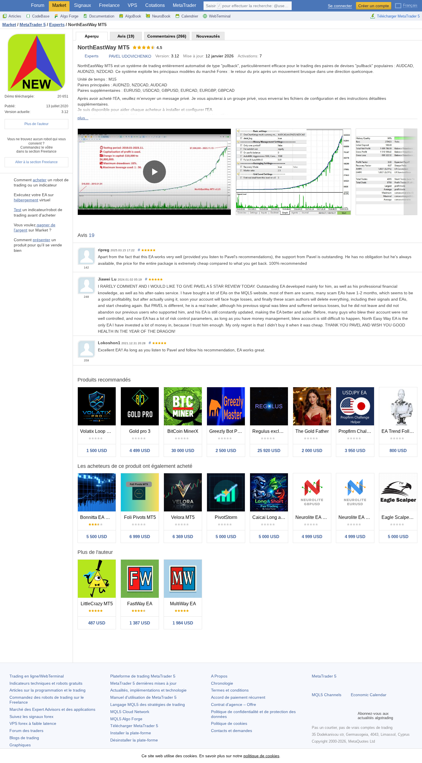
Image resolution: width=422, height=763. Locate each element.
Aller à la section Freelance (36, 162)
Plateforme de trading (142, 676)
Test (17, 209)
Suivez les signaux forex (31, 716)
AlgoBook (133, 16)
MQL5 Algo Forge (126, 719)
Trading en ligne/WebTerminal (36, 676)
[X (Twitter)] (333, 715)
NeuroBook (161, 16)
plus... (83, 118)
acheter (40, 180)
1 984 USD (183, 622)
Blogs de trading (24, 737)
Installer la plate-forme (130, 733)
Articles (15, 16)
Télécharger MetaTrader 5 (398, 16)
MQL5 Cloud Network (129, 711)
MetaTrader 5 (324, 676)
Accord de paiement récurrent (238, 697)
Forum (37, 5)
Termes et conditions (230, 690)
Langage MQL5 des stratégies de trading (147, 704)
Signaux (82, 5)
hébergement (26, 200)
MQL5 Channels (326, 694)
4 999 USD (312, 536)
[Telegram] (324, 715)
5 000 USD (226, 536)
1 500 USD (96, 450)
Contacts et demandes (231, 730)
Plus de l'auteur (36, 124)
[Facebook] (315, 715)
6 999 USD (139, 536)
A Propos (219, 676)
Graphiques (20, 745)
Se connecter (340, 6)
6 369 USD (183, 536)
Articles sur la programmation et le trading (47, 690)
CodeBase (40, 16)
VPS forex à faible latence (32, 723)
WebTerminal (220, 16)
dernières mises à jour (143, 683)
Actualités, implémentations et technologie (148, 690)
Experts (91, 56)
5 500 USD (96, 536)
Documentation (101, 16)
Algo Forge (69, 16)
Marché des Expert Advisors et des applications (52, 709)
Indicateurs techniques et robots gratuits (45, 683)
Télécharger (134, 725)
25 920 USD (269, 450)
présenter (41, 240)
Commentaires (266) (166, 36)
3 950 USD (355, 450)
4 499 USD (139, 450)
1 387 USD (139, 622)
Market (59, 5)
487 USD (96, 622)
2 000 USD (312, 450)
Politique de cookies (229, 723)
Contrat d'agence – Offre (233, 704)
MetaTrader (184, 5)
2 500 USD (226, 450)
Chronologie (222, 683)
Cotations (155, 5)
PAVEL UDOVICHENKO (130, 56)
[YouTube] (342, 715)
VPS (132, 5)
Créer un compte (373, 5)
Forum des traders (26, 730)
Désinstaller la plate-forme (134, 740)
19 (91, 235)
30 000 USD (182, 450)
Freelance (109, 5)
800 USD (398, 450)
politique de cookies (261, 756)
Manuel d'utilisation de (143, 697)
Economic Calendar (368, 694)
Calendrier (189, 16)
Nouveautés (208, 36)
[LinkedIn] (352, 715)
